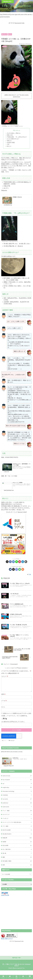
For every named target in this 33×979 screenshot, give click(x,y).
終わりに (9, 146)
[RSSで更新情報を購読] (22, 569)
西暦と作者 (10, 135)
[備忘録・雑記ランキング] (9, 935)
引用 (8, 144)
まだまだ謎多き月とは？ (13, 138)
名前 (3, 694)
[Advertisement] (16, 28)
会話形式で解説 (11, 142)
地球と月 (9, 140)
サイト (3, 707)
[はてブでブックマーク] (13, 561)
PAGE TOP (17, 957)
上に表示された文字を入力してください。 (13, 721)
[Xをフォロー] (13, 569)
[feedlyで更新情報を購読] (19, 569)
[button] (25, 561)
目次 (14, 130)
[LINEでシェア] (16, 561)
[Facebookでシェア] (10, 561)
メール (4, 700)
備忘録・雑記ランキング (7, 938)
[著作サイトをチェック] (10, 569)
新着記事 (5, 34)
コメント (4, 676)
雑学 (10, 34)
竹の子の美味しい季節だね (13, 133)
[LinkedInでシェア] (22, 561)
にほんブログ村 (5, 895)
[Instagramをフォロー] (16, 569)
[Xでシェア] (7, 561)
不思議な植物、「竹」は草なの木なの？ (17, 137)
